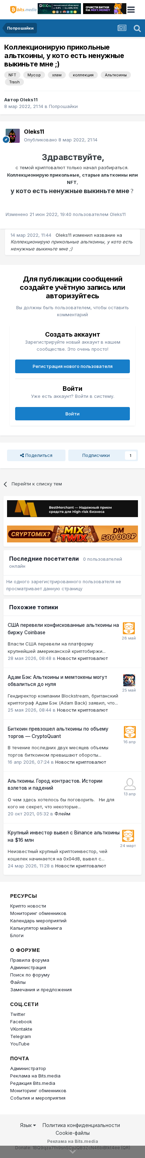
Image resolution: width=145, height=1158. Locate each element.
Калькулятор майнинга (36, 928)
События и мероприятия (37, 1098)
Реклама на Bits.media (35, 1076)
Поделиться (38, 455)
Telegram (20, 1036)
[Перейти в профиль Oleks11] (13, 136)
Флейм (62, 813)
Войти (72, 413)
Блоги (17, 935)
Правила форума (29, 960)
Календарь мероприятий (38, 920)
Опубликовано (60, 139)
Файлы (18, 982)
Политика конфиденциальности (81, 1125)
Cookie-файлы (73, 1133)
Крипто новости (28, 906)
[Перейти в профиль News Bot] (129, 628)
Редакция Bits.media (32, 1083)
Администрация (28, 967)
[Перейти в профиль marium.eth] (130, 784)
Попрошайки (63, 106)
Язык (26, 1125)
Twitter (17, 1014)
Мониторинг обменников (38, 913)
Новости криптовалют (82, 658)
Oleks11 (29, 99)
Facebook (21, 1021)
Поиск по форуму (30, 975)
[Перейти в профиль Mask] (129, 680)
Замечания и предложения (41, 989)
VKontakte (21, 1029)
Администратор (28, 1068)
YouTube (20, 1043)
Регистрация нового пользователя (73, 366)
